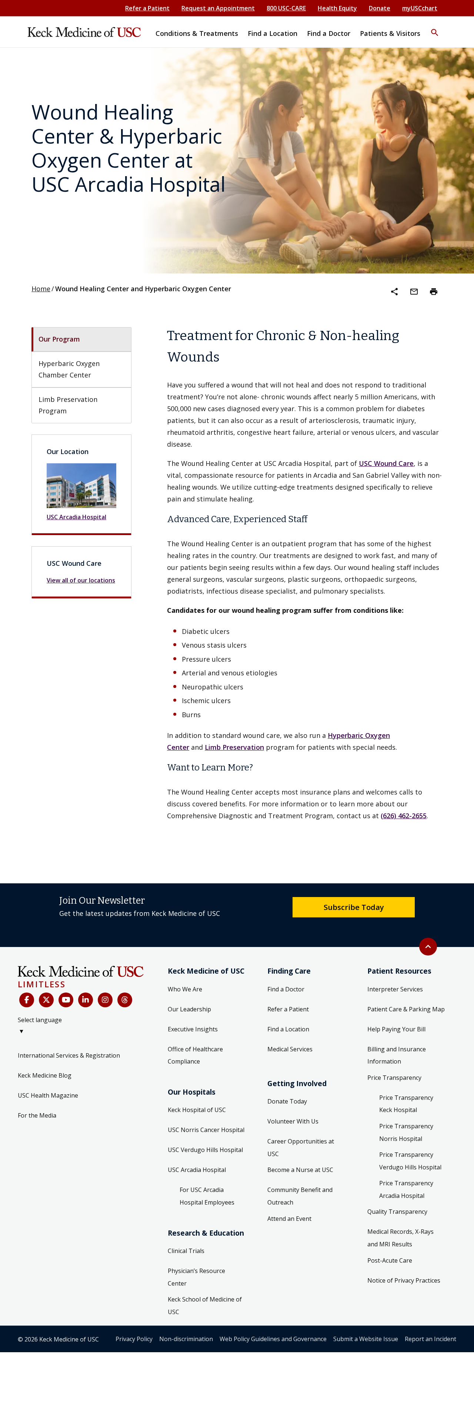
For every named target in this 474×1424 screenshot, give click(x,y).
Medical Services (290, 1049)
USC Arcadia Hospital (76, 517)
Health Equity (337, 8)
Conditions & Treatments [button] (197, 33)
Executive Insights (193, 1029)
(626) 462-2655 (404, 815)
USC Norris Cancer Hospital (206, 1130)
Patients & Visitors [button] (390, 33)
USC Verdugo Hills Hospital (205, 1150)
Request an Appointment (218, 8)
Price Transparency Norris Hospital (406, 1132)
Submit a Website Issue (365, 1339)
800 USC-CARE (286, 8)
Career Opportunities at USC (300, 1147)
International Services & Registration (69, 1055)
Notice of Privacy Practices (403, 1280)
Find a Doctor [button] (328, 33)
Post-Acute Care (389, 1260)
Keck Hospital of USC (197, 1110)
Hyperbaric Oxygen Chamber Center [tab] (70, 369)
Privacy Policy (134, 1339)
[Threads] (125, 1000)
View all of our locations (81, 580)
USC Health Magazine (48, 1095)
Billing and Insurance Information (396, 1055)
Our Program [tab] (59, 339)
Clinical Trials (186, 1251)
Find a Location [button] (272, 33)
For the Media (37, 1115)
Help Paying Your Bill (396, 1029)
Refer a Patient (147, 8)
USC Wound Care (386, 463)
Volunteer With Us (292, 1121)
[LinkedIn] (85, 1000)
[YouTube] (66, 1000)
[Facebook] (27, 1000)
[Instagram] (105, 1000)
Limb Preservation (234, 747)
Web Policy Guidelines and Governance (273, 1339)
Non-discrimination (186, 1339)
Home (40, 288)
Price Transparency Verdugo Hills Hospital (410, 1161)
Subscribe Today (354, 907)
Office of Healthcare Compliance (195, 1055)
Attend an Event (289, 1219)
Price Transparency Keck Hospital (406, 1104)
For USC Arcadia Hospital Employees (207, 1196)
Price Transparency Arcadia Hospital (406, 1189)
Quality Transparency (397, 1212)
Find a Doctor (285, 989)
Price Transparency (394, 1078)
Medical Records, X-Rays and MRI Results (400, 1237)
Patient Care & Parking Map (406, 1009)
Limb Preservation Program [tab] (69, 405)
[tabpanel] (305, 573)
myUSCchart (419, 8)
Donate (379, 8)
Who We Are (185, 989)
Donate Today (287, 1101)
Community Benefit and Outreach (300, 1196)
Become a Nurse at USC (300, 1170)
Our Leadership (189, 1009)
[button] (435, 28)
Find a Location (288, 1029)
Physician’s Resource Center (196, 1277)
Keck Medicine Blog (44, 1075)
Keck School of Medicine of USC (205, 1305)
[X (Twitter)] (46, 1000)
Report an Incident (430, 1339)
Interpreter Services (395, 989)
